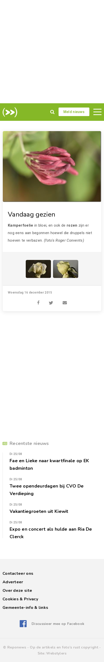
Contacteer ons (18, 573)
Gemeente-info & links (25, 607)
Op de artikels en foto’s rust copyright (64, 647)
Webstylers (56, 653)
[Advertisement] (52, 51)
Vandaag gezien (31, 214)
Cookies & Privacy (20, 599)
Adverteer (13, 582)
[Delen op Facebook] (38, 300)
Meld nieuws (74, 112)
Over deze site (17, 590)
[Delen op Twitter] (51, 300)
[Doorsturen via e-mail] (65, 300)
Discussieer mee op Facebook (58, 623)
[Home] (9, 112)
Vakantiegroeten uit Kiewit (39, 511)
